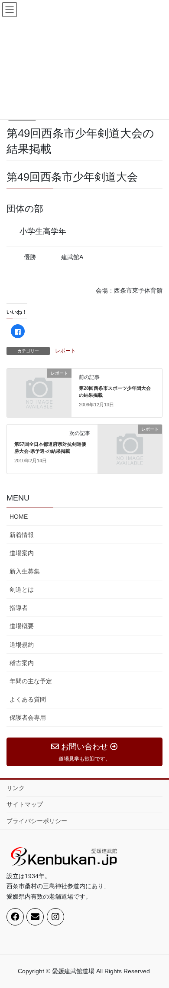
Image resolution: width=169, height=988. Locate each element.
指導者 (19, 607)
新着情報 (22, 534)
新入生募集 (25, 571)
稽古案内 (22, 662)
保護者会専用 (28, 717)
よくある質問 (28, 699)
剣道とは (22, 589)
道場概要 (22, 625)
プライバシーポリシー (36, 820)
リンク (15, 787)
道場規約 (22, 644)
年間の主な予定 (31, 681)
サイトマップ (24, 804)
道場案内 (22, 553)
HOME (19, 516)
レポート (65, 351)
